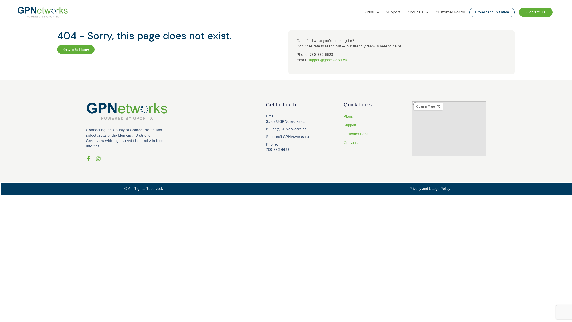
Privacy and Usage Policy (429, 189)
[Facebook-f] (88, 158)
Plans (369, 12)
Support (393, 12)
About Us (415, 12)
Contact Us (352, 143)
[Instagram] (98, 158)
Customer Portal (450, 12)
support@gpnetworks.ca (327, 60)
